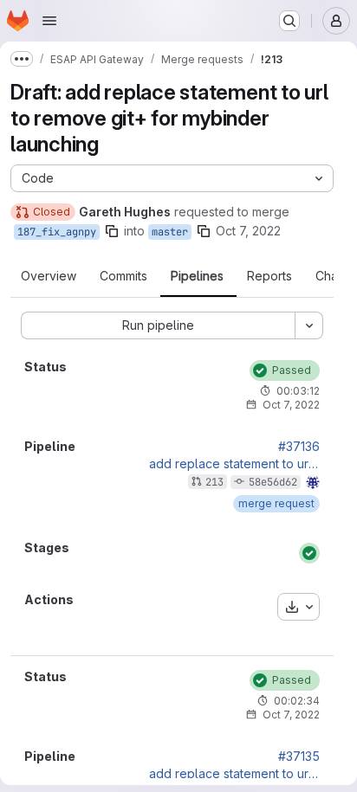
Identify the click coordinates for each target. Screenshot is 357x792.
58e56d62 (273, 482)
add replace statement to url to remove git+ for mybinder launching (234, 464)
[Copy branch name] (111, 231)
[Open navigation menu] (49, 21)
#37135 (299, 756)
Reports (269, 276)
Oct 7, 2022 (248, 230)
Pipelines (197, 276)
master (170, 232)
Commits (123, 276)
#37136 (299, 447)
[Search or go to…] (289, 20)
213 (214, 482)
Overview (48, 276)
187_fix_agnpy (56, 232)
